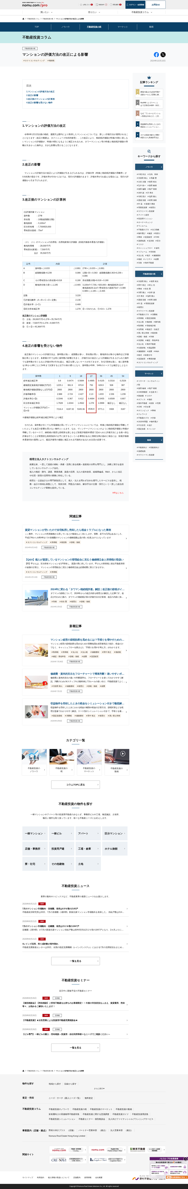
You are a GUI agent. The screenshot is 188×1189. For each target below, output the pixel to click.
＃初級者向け (153, 447)
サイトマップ (27, 1177)
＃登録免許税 (150, 326)
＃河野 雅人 (141, 292)
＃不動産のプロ (142, 230)
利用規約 (40, 1177)
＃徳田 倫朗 (141, 189)
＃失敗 (139, 263)
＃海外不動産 (148, 263)
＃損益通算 (151, 348)
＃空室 (153, 418)
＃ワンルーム (141, 226)
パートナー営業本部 (88, 1130)
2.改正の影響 (32, 95)
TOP (37, 27)
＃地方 (147, 255)
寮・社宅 (30, 864)
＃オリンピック (142, 410)
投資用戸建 (58, 848)
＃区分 (158, 241)
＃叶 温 (139, 204)
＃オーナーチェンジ (144, 222)
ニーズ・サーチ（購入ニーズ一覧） (65, 1098)
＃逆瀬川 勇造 (149, 204)
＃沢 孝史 (149, 193)
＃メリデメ (147, 259)
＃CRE (139, 407)
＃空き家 (146, 407)
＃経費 (156, 259)
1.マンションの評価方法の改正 (40, 91)
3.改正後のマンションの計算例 (40, 99)
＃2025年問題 (142, 422)
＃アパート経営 (142, 215)
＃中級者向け (141, 447)
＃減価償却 (156, 255)
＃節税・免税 (141, 337)
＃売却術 (152, 252)
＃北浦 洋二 (153, 392)
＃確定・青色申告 (152, 340)
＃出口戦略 (154, 230)
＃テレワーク (141, 414)
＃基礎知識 (140, 241)
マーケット (123, 27)
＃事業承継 (151, 359)
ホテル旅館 (111, 848)
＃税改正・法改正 (152, 329)
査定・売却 (28, 1097)
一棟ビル (57, 833)
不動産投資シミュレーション (62, 1119)
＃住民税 (140, 329)
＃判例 (151, 337)
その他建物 (58, 864)
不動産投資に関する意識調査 (96, 1114)
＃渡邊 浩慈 (141, 200)
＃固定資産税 (150, 318)
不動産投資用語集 (140, 1114)
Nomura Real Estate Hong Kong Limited (67, 1136)
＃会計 (149, 425)
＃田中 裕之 (141, 285)
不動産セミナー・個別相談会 (92, 1119)
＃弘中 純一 (141, 185)
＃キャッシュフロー (144, 248)
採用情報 (87, 1177)
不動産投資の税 (94, 27)
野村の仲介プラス (57, 1130)
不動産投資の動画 (124, 1109)
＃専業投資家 (141, 207)
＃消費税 (153, 314)
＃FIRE (156, 237)
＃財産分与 (147, 355)
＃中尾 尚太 (141, 174)
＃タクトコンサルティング (34, 61)
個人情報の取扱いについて (58, 1177)
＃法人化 (140, 255)
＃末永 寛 (147, 289)
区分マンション (114, 833)
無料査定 (89, 1098)
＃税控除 (153, 333)
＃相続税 (50, 61)
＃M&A (156, 351)
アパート (83, 833)
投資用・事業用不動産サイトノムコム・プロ (34, 5)
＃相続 (139, 259)
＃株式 (139, 355)
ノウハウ (65, 27)
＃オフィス (140, 399)
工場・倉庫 (84, 848)
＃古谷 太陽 (141, 182)
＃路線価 (140, 396)
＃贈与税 (157, 322)
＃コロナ (148, 396)
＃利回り (157, 233)
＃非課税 (140, 340)
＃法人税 (140, 322)
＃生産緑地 (140, 348)
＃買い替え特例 (142, 333)
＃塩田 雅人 (152, 196)
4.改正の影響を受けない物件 (39, 102)
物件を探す (28, 1083)
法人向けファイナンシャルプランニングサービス (130, 1119)
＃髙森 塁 (153, 178)
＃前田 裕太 (152, 182)
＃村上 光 (151, 285)
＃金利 (156, 248)
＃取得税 (140, 326)
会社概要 (98, 1177)
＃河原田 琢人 (142, 178)
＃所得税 (140, 318)
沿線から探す (70, 1084)
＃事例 (139, 237)
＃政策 (151, 403)
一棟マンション (34, 833)
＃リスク (140, 244)
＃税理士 (152, 207)
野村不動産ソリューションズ (149, 1177)
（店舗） (71, 1130)
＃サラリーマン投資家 (145, 211)
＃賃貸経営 (147, 237)
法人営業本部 (116, 1130)
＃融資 (149, 233)
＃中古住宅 (140, 425)
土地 (80, 864)
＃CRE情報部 (141, 392)
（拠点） (103, 1130)
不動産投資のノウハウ (59, 1109)
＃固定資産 (140, 429)
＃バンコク (151, 429)
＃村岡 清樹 (152, 200)
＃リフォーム (141, 252)
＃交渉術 (150, 241)
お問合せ (156, 5)
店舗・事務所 (32, 848)
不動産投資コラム (31, 1109)
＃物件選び (140, 233)
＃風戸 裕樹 (152, 189)
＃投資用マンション (144, 219)
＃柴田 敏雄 (152, 185)
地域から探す (55, 1084)
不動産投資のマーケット (101, 1109)
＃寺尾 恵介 (141, 196)
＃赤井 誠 (140, 193)
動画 (151, 27)
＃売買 (158, 403)
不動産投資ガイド (120, 1114)
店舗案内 (76, 1177)
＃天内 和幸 (152, 174)
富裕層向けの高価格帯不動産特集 (64, 1114)
